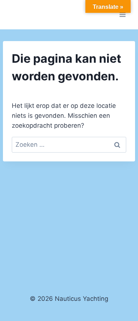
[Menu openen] (122, 14)
